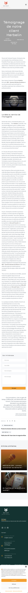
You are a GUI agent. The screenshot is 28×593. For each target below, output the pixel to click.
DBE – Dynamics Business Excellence (15, 82)
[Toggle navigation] (22, 4)
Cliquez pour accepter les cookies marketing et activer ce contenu (14, 101)
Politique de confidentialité (17, 591)
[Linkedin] (14, 420)
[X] (9, 420)
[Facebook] (7, 420)
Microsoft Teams (16, 287)
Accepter (14, 580)
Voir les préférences (14, 587)
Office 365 (23, 285)
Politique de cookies (8, 591)
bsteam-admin (7, 40)
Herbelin (20, 80)
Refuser (14, 584)
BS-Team (14, 43)
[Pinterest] (12, 420)
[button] (26, 566)
